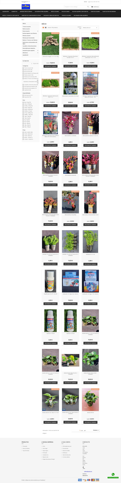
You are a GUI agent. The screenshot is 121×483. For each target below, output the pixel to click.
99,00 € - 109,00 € (28, 137)
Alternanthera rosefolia (70, 214)
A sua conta (66, 442)
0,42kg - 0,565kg (28, 109)
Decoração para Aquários (81, 15)
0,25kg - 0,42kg (28, 107)
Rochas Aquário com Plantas (80, 11)
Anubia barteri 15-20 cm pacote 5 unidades (50, 373)
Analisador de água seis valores (70, 294)
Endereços (64, 452)
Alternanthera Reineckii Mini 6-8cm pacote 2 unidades (90, 175)
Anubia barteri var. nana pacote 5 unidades (70, 413)
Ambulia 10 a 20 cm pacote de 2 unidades (50, 255)
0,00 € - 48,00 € (28, 132)
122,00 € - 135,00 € (28, 139)
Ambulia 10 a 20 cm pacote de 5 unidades (70, 255)
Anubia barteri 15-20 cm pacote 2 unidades (90, 334)
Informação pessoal (66, 446)
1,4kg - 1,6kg (27, 116)
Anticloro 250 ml (70, 333)
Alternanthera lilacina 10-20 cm (90, 135)
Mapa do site (45, 457)
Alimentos (14, 11)
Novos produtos (26, 448)
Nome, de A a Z (90, 28)
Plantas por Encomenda (109, 11)
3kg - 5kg (27, 121)
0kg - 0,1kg (27, 102)
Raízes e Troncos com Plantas (10, 15)
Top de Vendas (26, 450)
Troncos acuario (66, 15)
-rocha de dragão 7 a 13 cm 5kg (50, 56)
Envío (44, 446)
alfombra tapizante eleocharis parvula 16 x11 (70, 57)
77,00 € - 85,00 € (28, 135)
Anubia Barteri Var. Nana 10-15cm (50, 412)
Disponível (27, 97)
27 (85, 430)
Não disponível (28, 95)
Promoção (25, 446)
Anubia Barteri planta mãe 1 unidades (90, 373)
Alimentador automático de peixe (70, 96)
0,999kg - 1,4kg (28, 114)
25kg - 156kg (27, 126)
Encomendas (65, 448)
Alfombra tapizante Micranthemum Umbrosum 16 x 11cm (90, 57)
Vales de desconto (66, 455)
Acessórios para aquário (41, 11)
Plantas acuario (95, 11)
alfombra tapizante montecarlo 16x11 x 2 (50, 96)
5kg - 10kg (27, 123)
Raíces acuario (55, 11)
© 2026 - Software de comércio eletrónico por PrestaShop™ (33, 480)
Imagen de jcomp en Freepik (49, 459)
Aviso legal (45, 448)
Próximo (96, 430)
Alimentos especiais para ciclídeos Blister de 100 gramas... (50, 136)
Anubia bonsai (90, 412)
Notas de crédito (66, 450)
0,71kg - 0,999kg (28, 112)
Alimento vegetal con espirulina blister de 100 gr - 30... (90, 96)
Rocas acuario (65, 11)
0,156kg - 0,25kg (28, 105)
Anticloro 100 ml (50, 333)
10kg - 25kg (27, 125)
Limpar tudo (34, 63)
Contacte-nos (45, 455)
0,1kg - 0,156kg (28, 104)
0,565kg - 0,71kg (28, 111)
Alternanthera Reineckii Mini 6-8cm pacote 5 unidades (50, 215)
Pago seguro (45, 450)
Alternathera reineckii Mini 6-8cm (90, 214)
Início (24, 23)
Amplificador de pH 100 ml (50, 294)
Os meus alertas (66, 457)
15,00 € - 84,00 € (28, 134)
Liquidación (5, 11)
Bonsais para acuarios (26, 11)
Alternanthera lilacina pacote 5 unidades (50, 175)
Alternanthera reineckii (70, 175)
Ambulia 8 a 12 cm (90, 254)
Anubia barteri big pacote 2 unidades (70, 373)
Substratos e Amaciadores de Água (31, 15)
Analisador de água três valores (90, 294)
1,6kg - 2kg (27, 118)
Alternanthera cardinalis (70, 135)
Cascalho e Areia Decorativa (51, 15)
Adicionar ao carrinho (50, 66)
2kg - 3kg (27, 119)
